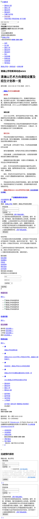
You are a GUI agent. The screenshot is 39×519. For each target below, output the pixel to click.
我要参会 (20, 404)
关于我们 (7, 404)
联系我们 (26, 404)
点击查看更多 (6, 199)
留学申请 (7, 396)
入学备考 (7, 400)
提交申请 (3, 286)
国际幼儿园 (8, 5)
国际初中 (7, 10)
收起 (3, 202)
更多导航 (7, 16)
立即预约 (5, 479)
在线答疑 (7, 61)
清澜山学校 (4, 66)
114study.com (14, 422)
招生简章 (7, 56)
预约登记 (7, 63)
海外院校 (7, 398)
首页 (5, 43)
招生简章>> (9, 328)
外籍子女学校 (8, 14)
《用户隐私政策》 (19, 214)
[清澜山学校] (5, 37)
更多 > (3, 297)
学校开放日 (8, 19)
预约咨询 (5, 232)
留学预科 (7, 394)
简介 (5, 54)
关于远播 (23, 19)
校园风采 (4, 293)
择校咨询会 (15, 19)
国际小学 (7, 8)
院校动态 (4, 339)
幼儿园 (6, 45)
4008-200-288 (16, 39)
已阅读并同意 (14, 214)
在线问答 (4, 317)
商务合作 (13, 404)
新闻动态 (7, 58)
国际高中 (7, 12)
